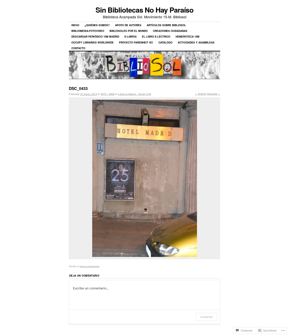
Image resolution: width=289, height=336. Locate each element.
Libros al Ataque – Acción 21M (134, 94)
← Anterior (200, 93)
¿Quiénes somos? (97, 25)
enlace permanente (89, 266)
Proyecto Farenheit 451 (136, 42)
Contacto (78, 48)
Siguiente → (213, 93)
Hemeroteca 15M (187, 36)
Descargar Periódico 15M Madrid (95, 36)
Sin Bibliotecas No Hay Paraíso (145, 10)
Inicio (75, 25)
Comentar (206, 316)
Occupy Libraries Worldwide (92, 42)
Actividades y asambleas (196, 42)
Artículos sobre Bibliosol (166, 25)
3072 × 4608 (107, 94)
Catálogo (165, 42)
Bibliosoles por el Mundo (129, 31)
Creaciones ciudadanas (170, 31)
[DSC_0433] (144, 178)
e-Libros (130, 36)
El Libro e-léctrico (156, 36)
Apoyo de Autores (128, 25)
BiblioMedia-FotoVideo (87, 31)
